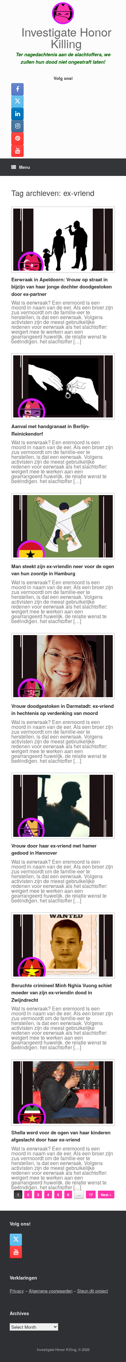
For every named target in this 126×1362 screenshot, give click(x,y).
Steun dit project (92, 1291)
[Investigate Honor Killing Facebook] (17, 89)
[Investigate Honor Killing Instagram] (17, 126)
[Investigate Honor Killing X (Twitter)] (17, 101)
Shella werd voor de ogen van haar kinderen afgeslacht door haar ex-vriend (60, 1136)
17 (91, 1194)
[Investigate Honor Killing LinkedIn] (17, 114)
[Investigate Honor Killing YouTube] (17, 151)
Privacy (17, 1291)
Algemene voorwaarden (50, 1291)
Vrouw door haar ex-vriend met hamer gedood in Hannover (54, 849)
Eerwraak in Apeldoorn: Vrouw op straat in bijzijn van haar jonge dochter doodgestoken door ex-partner (61, 286)
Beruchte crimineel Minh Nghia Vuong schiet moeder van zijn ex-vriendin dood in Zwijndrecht (61, 992)
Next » (106, 1194)
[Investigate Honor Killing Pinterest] (17, 138)
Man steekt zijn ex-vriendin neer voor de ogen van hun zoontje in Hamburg (62, 570)
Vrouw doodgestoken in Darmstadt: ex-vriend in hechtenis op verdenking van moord (62, 709)
